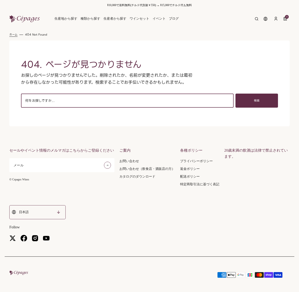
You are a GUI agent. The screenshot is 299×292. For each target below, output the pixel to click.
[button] (256, 19)
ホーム (13, 35)
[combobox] (127, 101)
